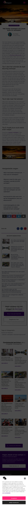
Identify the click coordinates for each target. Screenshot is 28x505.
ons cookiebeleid (6, 493)
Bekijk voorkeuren (14, 502)
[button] (25, 478)
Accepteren (14, 498)
